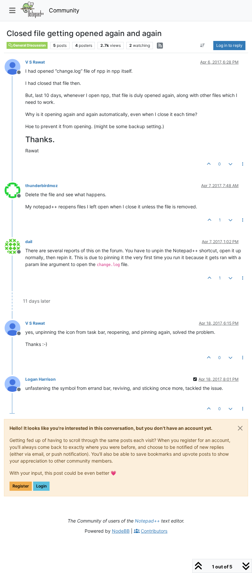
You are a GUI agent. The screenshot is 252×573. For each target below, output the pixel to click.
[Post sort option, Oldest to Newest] (202, 45)
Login (41, 486)
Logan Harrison (40, 379)
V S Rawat (35, 62)
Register (20, 486)
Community (64, 10)
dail (28, 241)
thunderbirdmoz (41, 185)
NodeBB (121, 531)
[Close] (240, 428)
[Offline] (15, 66)
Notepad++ (147, 521)
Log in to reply (229, 45)
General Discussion (29, 45)
